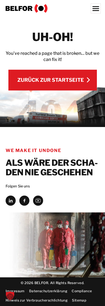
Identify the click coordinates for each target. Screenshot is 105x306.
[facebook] (24, 201)
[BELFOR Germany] (52, 8)
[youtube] (38, 201)
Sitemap (79, 300)
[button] (10, 296)
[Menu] (96, 8)
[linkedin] (11, 201)
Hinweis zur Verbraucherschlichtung (36, 300)
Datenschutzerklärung (48, 291)
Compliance (82, 291)
